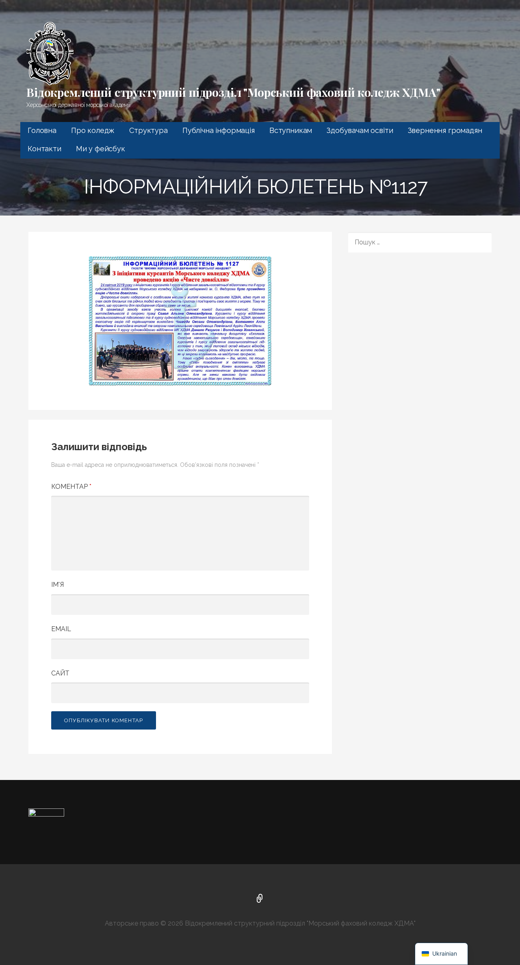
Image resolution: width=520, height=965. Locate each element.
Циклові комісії (260, 899)
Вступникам (290, 130)
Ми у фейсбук (100, 148)
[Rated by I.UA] (46, 814)
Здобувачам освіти (360, 130)
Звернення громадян (445, 130)
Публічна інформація (218, 130)
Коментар (71, 486)
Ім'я (57, 584)
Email (61, 629)
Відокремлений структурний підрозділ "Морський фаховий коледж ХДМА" (233, 92)
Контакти (44, 148)
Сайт (60, 673)
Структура (148, 130)
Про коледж (93, 130)
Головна (42, 130)
